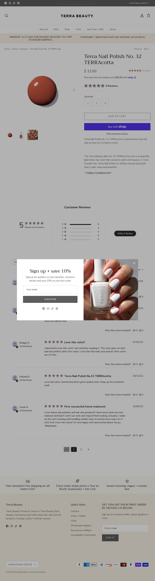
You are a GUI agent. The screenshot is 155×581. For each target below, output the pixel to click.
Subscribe (50, 299)
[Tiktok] (52, 308)
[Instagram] (48, 308)
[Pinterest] (57, 308)
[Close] (134, 263)
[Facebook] (44, 308)
